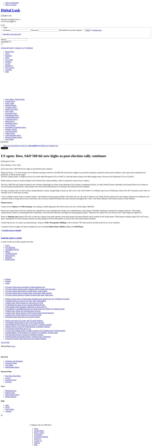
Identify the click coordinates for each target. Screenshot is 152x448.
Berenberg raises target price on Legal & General (22, 317)
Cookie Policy (39, 431)
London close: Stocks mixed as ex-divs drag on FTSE (24, 303)
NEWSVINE (10, 260)
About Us (37, 439)
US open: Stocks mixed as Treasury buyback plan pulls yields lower (29, 295)
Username (6, 30)
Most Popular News (12, 395)
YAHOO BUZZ (11, 254)
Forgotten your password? (12, 34)
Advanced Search (7, 48)
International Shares (12, 367)
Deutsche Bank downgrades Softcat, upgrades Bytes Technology (28, 337)
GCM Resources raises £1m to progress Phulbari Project (25, 305)
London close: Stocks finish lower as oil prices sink (23, 315)
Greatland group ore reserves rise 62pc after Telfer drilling (25, 301)
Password (34, 30)
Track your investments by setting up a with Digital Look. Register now (30, 146)
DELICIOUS (10, 256)
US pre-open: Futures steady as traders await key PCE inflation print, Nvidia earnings (35, 331)
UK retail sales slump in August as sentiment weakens (24, 335)
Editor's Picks (10, 393)
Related (8, 279)
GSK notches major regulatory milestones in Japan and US (26, 307)
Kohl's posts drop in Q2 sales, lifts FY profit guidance (24, 321)
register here (97, 30)
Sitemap (37, 443)
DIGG (7, 246)
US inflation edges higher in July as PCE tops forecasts (24, 323)
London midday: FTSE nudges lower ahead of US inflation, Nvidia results (31, 333)
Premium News (10, 380)
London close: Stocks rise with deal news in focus (22, 311)
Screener (8, 382)
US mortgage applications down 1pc (18, 329)
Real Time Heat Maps (13, 376)
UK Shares (9, 365)
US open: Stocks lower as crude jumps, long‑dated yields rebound (28, 293)
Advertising (38, 435)
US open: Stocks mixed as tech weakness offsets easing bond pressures (30, 289)
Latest (7, 283)
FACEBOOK (10, 248)
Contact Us (38, 441)
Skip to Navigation (12, 3)
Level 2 (8, 378)
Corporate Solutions (41, 437)
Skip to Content (10, 5)
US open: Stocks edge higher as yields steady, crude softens (26, 291)
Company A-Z (20, 48)
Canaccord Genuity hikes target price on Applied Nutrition (25, 339)
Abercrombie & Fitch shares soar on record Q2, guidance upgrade (28, 325)
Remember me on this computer (71, 30)
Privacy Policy (39, 433)
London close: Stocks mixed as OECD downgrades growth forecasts (29, 313)
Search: (3, 39)
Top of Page (5, 342)
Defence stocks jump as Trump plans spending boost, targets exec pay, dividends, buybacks (37, 299)
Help (7, 405)
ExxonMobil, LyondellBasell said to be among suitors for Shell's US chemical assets (34, 309)
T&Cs (36, 429)
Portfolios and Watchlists (14, 361)
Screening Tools (11, 363)
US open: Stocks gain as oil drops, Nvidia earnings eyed (25, 287)
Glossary (8, 411)
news (13, 346)
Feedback (29, 48)
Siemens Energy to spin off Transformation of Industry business (27, 327)
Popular (8, 281)
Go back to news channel (11, 230)
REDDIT (8, 258)
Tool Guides (9, 409)
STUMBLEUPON (12, 250)
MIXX (7, 252)
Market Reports (10, 397)
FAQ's (7, 407)
